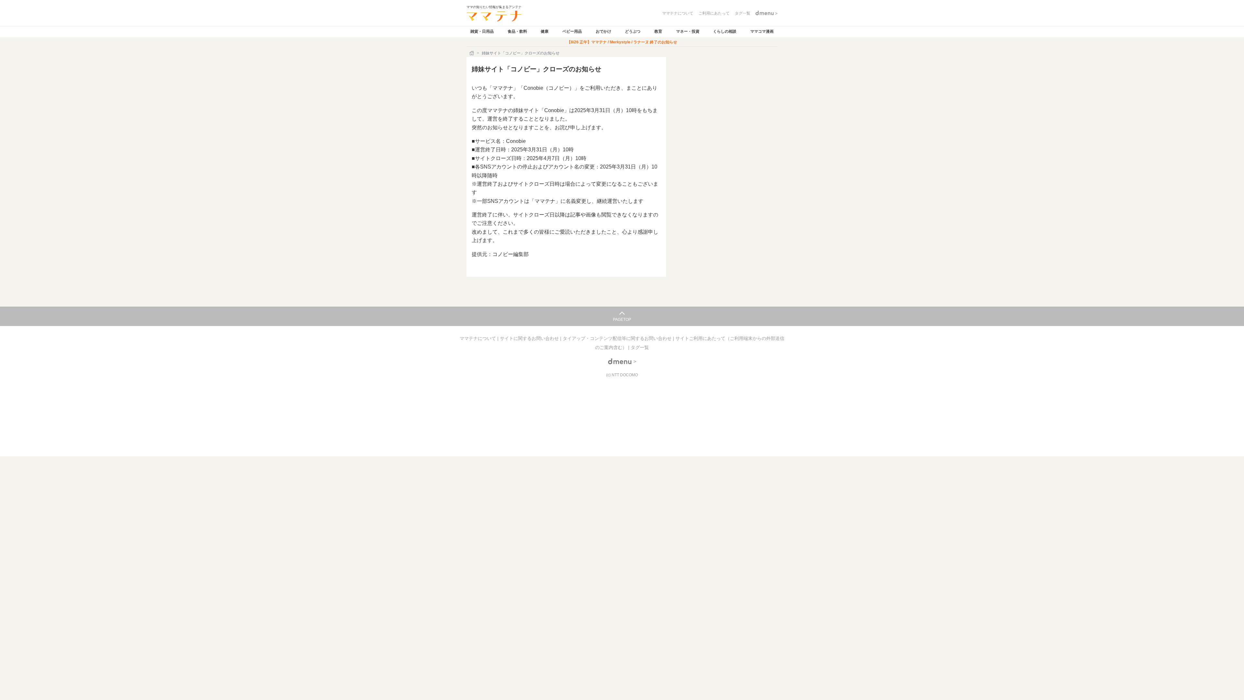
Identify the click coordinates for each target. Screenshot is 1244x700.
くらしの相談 (724, 31)
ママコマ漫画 (762, 31)
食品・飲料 (517, 31)
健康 (544, 31)
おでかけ (603, 31)
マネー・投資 (687, 31)
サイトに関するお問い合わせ (530, 338)
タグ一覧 (640, 347)
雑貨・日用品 (482, 31)
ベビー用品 (572, 31)
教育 (658, 31)
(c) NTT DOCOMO (622, 375)
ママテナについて (478, 338)
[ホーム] (472, 53)
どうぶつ (632, 31)
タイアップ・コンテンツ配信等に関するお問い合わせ (618, 338)
